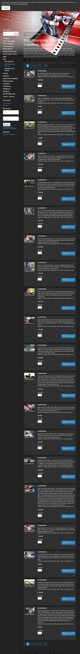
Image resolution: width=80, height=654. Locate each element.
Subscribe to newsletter (9, 134)
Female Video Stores (9, 51)
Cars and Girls (9, 61)
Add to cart (69, 86)
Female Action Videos (10, 54)
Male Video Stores (9, 41)
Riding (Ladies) (8, 81)
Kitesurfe (6, 76)
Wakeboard (6, 89)
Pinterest (5, 105)
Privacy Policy (23, 4)
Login (7, 124)
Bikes (5, 56)
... (42, 65)
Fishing (5, 73)
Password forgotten (8, 127)
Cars (4, 59)
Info (18, 4)
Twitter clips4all (7, 103)
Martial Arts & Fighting (10, 78)
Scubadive (6, 83)
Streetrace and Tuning (9, 69)
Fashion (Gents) (8, 43)
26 (45, 65)
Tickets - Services (8, 96)
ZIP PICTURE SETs (9, 94)
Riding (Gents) (7, 49)
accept (7, 8)
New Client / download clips (10, 128)
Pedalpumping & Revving (32, 34)
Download (40, 83)
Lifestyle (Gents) (8, 46)
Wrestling (6, 91)
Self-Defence (7, 86)
